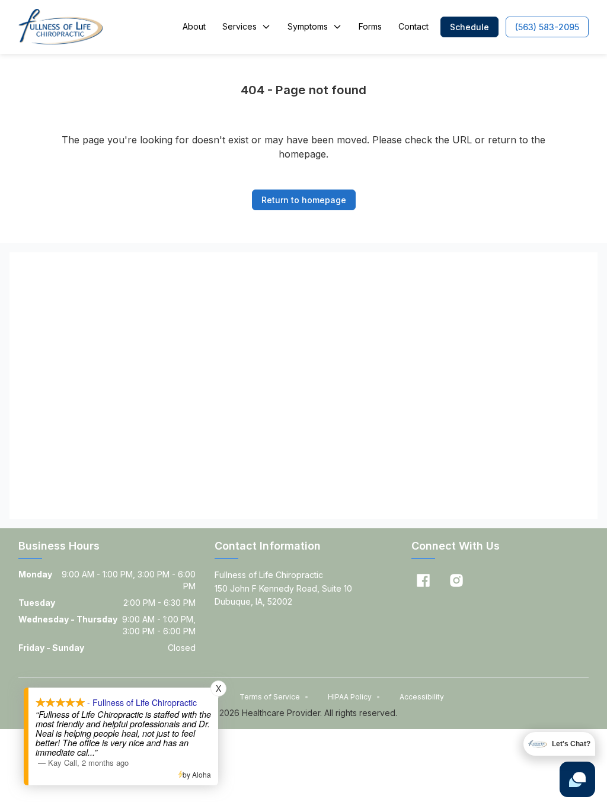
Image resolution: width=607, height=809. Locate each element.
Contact (413, 26)
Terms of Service (274, 696)
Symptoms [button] (307, 26)
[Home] (60, 26)
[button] (469, 27)
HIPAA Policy (354, 696)
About (194, 26)
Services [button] (239, 26)
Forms (370, 26)
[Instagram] (456, 580)
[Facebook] (423, 580)
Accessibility (422, 696)
